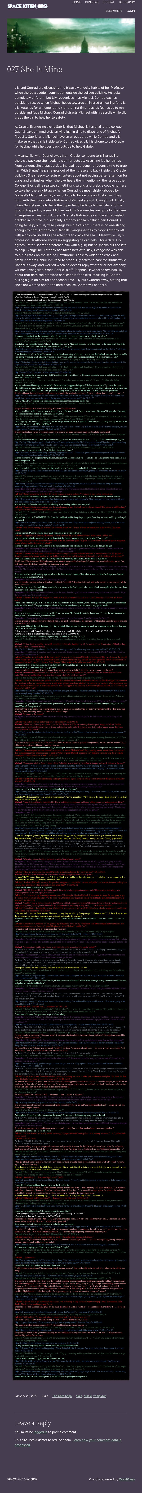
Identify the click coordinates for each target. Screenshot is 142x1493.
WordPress (127, 1479)
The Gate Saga (62, 1396)
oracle (88, 1396)
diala (79, 1396)
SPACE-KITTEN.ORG (22, 1479)
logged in (40, 1432)
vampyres (99, 1396)
